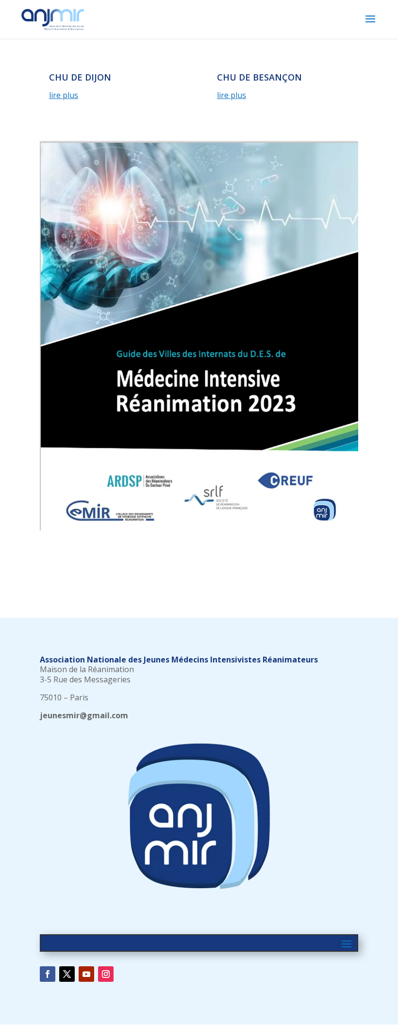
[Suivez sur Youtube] (86, 974)
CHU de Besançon (259, 77)
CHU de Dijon (80, 77)
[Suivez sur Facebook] (47, 974)
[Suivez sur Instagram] (106, 974)
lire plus (63, 95)
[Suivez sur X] (67, 974)
